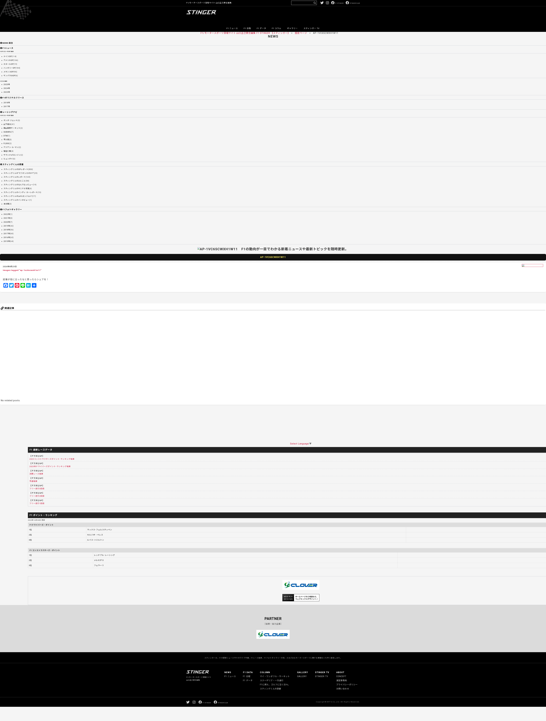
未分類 (6, 204)
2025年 (7, 84)
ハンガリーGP (9, 68)
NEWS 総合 (7, 43)
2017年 (7, 106)
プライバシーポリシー (347, 684)
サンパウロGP (9, 76)
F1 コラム (276, 28)
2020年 (7, 222)
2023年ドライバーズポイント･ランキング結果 (50, 466)
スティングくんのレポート (15, 177)
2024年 (7, 88)
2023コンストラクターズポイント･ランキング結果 (52, 459)
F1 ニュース (232, 28)
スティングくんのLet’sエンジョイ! (18, 196)
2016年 (7, 237)
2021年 (7, 218)
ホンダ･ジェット (10, 120)
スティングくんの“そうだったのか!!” (19, 173)
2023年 (7, 92)
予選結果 (33, 481)
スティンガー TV (311, 28)
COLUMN (265, 672)
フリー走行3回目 (37, 489)
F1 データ (261, 28)
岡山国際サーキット (12, 128)
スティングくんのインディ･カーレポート (21, 192)
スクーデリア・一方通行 (271, 680)
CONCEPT (341, 676)
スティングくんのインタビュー (16, 200)
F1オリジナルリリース (13, 98)
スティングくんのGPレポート (16, 169)
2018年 (7, 103)
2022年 (7, 214)
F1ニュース (7, 48)
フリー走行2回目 (37, 496)
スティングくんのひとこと (15, 181)
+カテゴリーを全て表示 (7, 51)
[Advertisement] (308, 14)
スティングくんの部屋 (13, 164)
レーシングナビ (9, 112)
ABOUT (340, 672)
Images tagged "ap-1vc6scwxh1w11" (22, 270)
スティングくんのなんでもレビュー (18, 185)
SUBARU (7, 132)
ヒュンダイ (8, 159)
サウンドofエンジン (12, 155)
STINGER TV (322, 672)
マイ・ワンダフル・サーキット (275, 676)
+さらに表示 (3, 81)
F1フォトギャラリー (12, 209)
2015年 (7, 241)
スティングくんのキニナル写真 (16, 189)
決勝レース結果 (36, 474)
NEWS (227, 672)
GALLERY (302, 672)
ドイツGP (8, 56)
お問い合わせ (342, 689)
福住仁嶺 (7, 151)
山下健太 (7, 124)
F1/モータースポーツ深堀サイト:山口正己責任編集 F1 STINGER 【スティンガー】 (244, 33)
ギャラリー (292, 28)
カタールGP (9, 64)
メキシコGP (9, 72)
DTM (6, 136)
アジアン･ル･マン (11, 147)
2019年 (7, 226)
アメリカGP (8, 60)
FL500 (6, 143)
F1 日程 (247, 28)
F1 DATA (248, 672)
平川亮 (6, 140)
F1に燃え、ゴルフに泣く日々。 (275, 684)
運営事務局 (341, 680)
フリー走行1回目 (37, 503)
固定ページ (301, 33)
